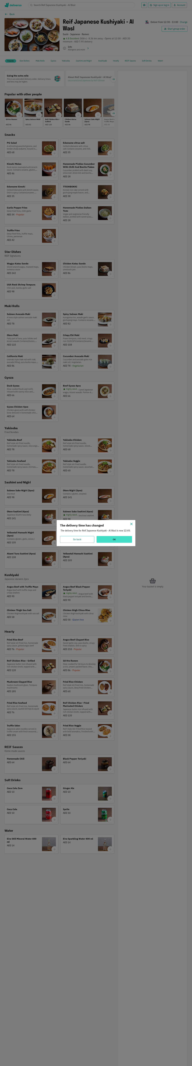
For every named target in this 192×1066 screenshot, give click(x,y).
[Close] (131, 524)
